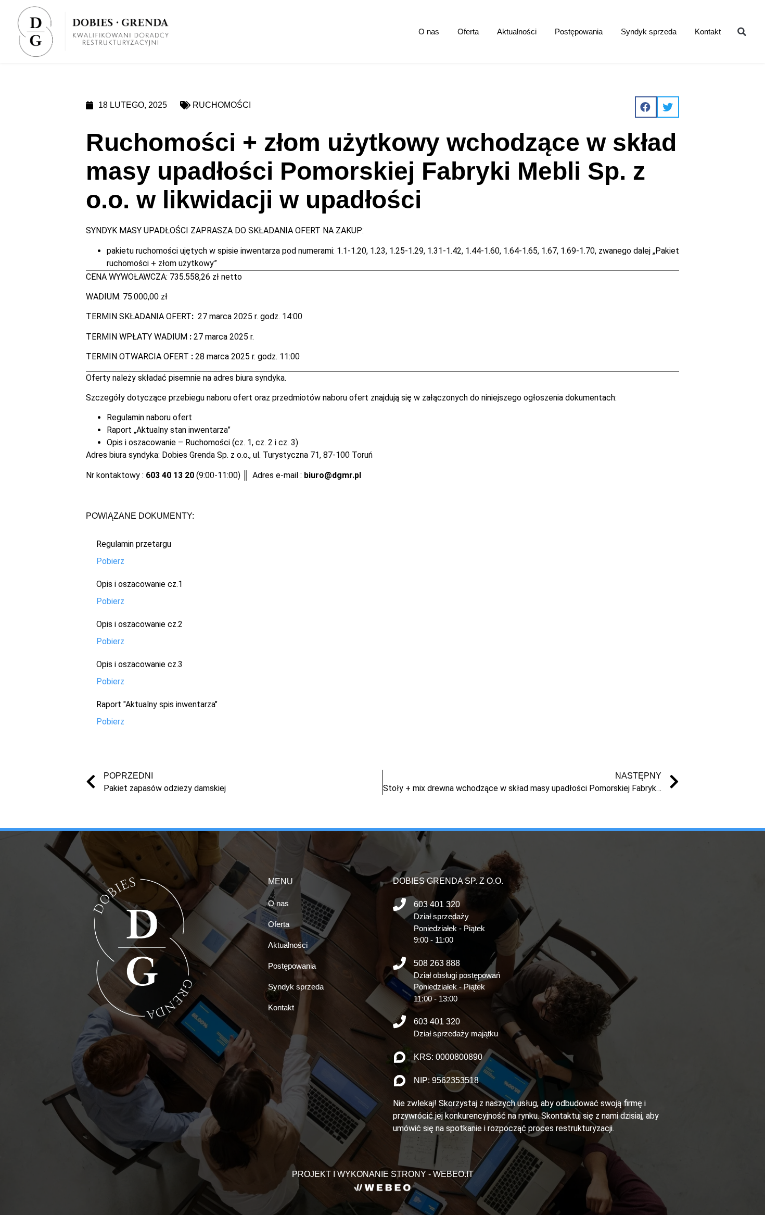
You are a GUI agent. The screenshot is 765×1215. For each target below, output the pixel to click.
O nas (428, 31)
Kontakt (708, 31)
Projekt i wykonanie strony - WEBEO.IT (383, 1174)
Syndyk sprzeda (649, 31)
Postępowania (579, 31)
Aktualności (517, 31)
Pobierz (110, 561)
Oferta (468, 31)
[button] (741, 32)
